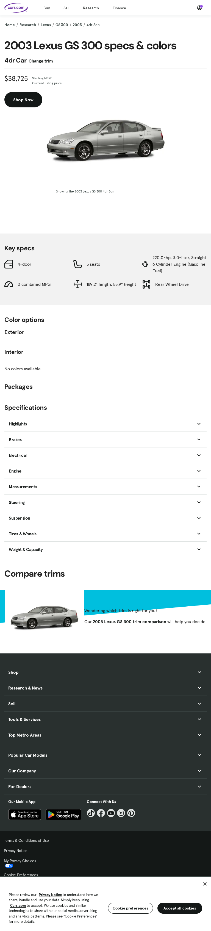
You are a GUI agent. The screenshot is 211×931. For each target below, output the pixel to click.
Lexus (46, 24)
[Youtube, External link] (111, 813)
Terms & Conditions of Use (26, 840)
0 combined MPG (34, 284)
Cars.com (18, 905)
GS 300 (61, 24)
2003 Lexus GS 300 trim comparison (129, 621)
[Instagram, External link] (121, 813)
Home (9, 24)
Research (91, 8)
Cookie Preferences (21, 874)
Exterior (14, 332)
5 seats (93, 264)
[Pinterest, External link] (131, 813)
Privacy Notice (15, 850)
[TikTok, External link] (91, 813)
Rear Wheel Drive (172, 284)
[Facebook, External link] (101, 813)
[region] (105, 903)
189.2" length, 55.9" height (111, 284)
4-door (24, 264)
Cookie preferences (130, 908)
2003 (77, 24)
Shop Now (23, 99)
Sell (66, 8)
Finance (119, 8)
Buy (46, 8)
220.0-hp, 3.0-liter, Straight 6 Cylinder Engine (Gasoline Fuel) (179, 264)
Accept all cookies (179, 908)
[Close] (205, 884)
